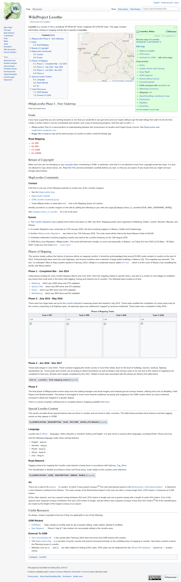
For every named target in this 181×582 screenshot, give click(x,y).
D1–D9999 (36, 153)
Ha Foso (125, 262)
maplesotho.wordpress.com (44, 130)
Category (33, 557)
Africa (52, 27)
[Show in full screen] (131, 36)
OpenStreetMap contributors (123, 81)
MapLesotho (149, 127)
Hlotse (34, 290)
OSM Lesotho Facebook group (45, 199)
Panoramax (144, 99)
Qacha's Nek (37, 286)
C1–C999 (36, 150)
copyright (69, 164)
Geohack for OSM (147, 57)
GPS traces (144, 54)
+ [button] (81, 36)
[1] (49, 547)
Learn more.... (66, 245)
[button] (8, 80)
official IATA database (140, 547)
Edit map (140, 46)
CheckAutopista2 (147, 82)
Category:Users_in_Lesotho (45, 212)
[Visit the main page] (12, 11)
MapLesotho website (41, 196)
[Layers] (131, 41)
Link (31, 319)
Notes (142, 65)
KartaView (143, 106)
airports (52, 487)
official (44, 434)
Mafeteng (36, 283)
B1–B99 (35, 146)
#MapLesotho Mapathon (49, 233)
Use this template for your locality (147, 109)
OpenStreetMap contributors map (154, 96)
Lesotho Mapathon (43, 222)
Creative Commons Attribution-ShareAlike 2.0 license (68, 572)
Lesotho (46, 22)
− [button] (81, 40)
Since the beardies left (41, 538)
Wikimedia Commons (148, 89)
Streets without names (149, 79)
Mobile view (77, 576)
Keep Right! (144, 72)
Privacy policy (33, 576)
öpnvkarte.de (164, 85)
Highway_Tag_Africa (117, 465)
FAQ (74, 168)
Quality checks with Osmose (152, 68)
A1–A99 (35, 143)
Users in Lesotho (147, 51)
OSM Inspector (146, 75)
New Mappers (38, 528)
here (44, 108)
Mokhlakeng (37, 293)
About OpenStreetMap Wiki (50, 576)
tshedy (63, 203)
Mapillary (143, 102)
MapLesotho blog (47, 192)
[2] (58, 547)
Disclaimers (67, 576)
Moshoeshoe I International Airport (147, 487)
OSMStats (36, 525)
